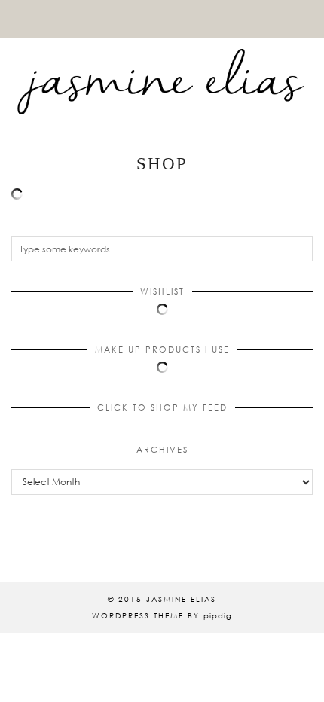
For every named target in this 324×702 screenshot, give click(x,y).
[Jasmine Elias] (162, 63)
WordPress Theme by (162, 615)
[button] (313, 8)
